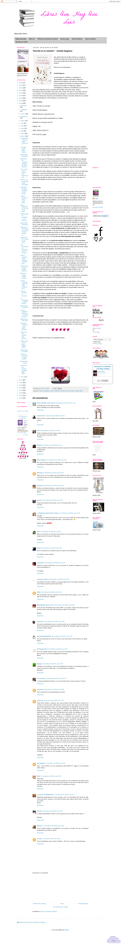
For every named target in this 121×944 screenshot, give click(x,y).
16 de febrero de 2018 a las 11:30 (69, 513)
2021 (20, 95)
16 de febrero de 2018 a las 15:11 (64, 605)
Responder (40, 410)
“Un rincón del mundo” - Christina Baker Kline (23, 369)
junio (22, 125)
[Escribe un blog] (55, 388)
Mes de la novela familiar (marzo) (23, 276)
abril (22, 131)
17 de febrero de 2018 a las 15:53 (51, 776)
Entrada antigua (83, 903)
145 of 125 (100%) (22, 432)
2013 (20, 390)
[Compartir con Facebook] (59, 388)
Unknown (40, 689)
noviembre (24, 109)
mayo (22, 128)
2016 (20, 382)
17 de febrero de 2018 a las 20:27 (64, 794)
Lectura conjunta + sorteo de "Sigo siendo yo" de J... (24, 284)
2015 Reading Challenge (23, 417)
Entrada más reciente (39, 903)
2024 (20, 88)
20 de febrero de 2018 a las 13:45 (54, 826)
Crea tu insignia (96, 332)
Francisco (40, 621)
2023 (20, 90)
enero (23, 377)
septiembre (24, 116)
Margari (39, 663)
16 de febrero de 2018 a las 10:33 (53, 485)
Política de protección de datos (47, 39)
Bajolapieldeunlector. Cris (45, 605)
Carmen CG (40, 415)
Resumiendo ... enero (24, 362)
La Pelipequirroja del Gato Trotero (48, 513)
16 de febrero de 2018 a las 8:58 (50, 430)
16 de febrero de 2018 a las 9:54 (56, 460)
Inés (38, 430)
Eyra (38, 531)
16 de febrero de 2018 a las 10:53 (52, 500)
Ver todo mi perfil (98, 207)
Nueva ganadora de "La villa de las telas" (24, 208)
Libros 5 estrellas (54, 391)
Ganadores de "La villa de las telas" (24, 240)
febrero (23, 136)
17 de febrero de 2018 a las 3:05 (55, 763)
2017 (20, 380)
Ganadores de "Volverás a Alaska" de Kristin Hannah (23, 162)
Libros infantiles (90, 39)
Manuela (40, 472)
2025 (20, 85)
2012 (20, 393)
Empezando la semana (24, 155)
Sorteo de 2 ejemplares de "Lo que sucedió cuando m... (24, 231)
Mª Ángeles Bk (41, 649)
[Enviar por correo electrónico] (54, 388)
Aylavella (40, 485)
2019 (20, 100)
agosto (23, 120)
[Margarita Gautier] (93, 330)
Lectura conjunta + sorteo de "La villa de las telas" (24, 313)
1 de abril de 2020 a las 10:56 (51, 838)
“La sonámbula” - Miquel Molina (24, 301)
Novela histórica (77, 39)
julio (22, 123)
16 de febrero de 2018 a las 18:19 (56, 678)
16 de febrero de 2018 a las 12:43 (51, 548)
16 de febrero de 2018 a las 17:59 (52, 663)
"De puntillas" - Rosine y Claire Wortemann (24, 141)
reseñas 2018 (78, 391)
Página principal (21, 39)
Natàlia (39, 445)
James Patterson (102, 372)
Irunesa (39, 500)
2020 (20, 98)
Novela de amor (64, 391)
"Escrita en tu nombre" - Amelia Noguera (24, 268)
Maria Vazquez (41, 460)
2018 (20, 103)
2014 (20, 387)
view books (25, 434)
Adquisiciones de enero (24, 319)
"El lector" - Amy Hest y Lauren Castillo (24, 356)
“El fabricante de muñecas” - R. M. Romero (24, 217)
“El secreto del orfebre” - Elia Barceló (23, 335)
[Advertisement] (60, 888)
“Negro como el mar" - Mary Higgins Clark (24, 344)
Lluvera (39, 838)
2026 (20, 82)
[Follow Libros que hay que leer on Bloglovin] (101, 216)
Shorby (39, 811)
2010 (20, 398)
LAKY (96, 198)
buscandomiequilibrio (44, 636)
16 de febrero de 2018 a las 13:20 (58, 579)
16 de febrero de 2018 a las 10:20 (53, 472)
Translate (99, 343)
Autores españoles (44, 391)
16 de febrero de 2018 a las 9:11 (52, 445)
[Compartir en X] (57, 388)
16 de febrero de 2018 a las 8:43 (55, 415)
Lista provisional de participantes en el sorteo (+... (24, 249)
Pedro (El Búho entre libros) (46, 403)
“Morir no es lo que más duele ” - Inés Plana (24, 182)
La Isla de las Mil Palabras (45, 794)
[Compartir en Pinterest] (61, 388)
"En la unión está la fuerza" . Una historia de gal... (24, 173)
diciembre (24, 105)
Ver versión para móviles (60, 907)
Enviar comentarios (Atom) (49, 911)
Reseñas (71, 391)
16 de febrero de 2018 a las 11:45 (50, 531)
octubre (23, 114)
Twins (39, 548)
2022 (20, 93)
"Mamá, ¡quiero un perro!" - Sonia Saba (24, 199)
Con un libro (41, 678)
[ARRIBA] (114, 940)
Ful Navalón (41, 763)
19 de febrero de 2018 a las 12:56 (52, 811)
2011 (20, 395)
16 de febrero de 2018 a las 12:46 (55, 562)
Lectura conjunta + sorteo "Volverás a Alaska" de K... (24, 259)
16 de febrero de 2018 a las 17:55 (57, 649)
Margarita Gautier (97, 328)
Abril (38, 776)
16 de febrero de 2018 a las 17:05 (54, 621)
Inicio (62, 903)
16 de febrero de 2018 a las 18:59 (54, 689)
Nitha (38, 592)
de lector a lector (42, 579)
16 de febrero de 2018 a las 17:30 (62, 636)
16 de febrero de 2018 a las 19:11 (54, 700)
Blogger (66, 930)
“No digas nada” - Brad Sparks (23, 150)
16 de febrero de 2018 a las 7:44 (65, 403)
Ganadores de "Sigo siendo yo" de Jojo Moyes (24, 190)
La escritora (100, 371)
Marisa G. (40, 826)
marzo (23, 133)
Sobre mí (32, 39)
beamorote (40, 562)
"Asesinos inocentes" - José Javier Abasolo (24, 326)
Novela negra (64, 39)
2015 (20, 385)
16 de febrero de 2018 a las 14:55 (51, 592)
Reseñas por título (22, 42)
